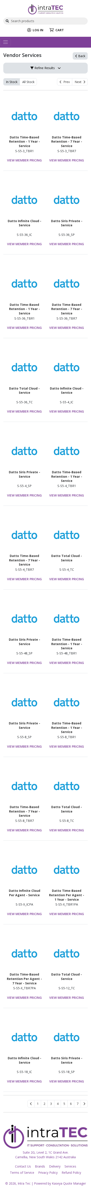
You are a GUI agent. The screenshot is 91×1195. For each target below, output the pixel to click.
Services (70, 1166)
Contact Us (23, 1166)
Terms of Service (22, 1172)
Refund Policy (71, 1172)
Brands (40, 1166)
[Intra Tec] (45, 9)
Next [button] (79, 82)
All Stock (28, 82)
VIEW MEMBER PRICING (24, 160)
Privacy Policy (48, 1172)
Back (81, 56)
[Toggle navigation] (5, 42)
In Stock (11, 82)
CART (59, 30)
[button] (37, 1104)
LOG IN (38, 30)
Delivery (55, 1166)
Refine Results (44, 68)
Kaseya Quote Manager (69, 1183)
